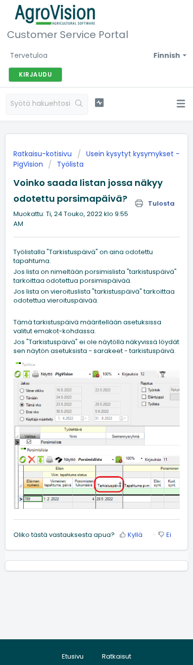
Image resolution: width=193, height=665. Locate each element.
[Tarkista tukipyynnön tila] (99, 103)
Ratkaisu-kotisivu (43, 154)
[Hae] (79, 104)
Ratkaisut (116, 656)
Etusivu (73, 656)
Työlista (70, 164)
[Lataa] (78, 328)
